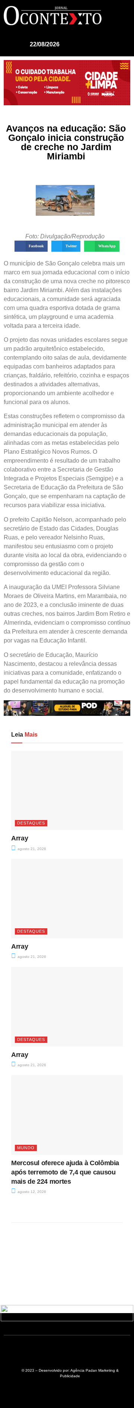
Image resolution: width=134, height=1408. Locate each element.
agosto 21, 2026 (31, 849)
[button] (117, 13)
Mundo (26, 1148)
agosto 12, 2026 (31, 1192)
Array (19, 838)
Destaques (31, 823)
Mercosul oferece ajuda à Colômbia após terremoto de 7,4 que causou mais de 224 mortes (65, 1172)
